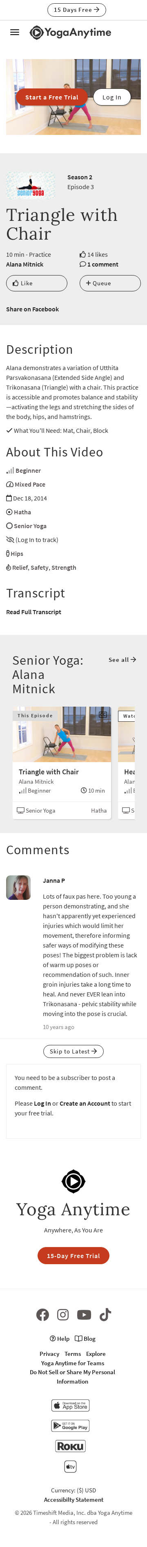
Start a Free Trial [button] (51, 97)
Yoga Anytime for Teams (72, 1363)
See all (120, 659)
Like (26, 283)
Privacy (49, 1353)
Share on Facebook (32, 309)
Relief (20, 567)
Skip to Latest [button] (70, 1051)
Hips (17, 553)
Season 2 (79, 177)
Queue (101, 283)
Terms (73, 1353)
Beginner (28, 470)
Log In (42, 1103)
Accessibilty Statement (73, 1499)
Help (62, 1338)
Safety (40, 567)
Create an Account (85, 1103)
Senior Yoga (30, 526)
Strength (63, 567)
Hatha (22, 512)
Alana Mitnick (24, 264)
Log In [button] (112, 97)
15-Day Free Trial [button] (73, 1256)
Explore (96, 1353)
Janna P (54, 880)
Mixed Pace (30, 484)
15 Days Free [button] (74, 9)
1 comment (102, 264)
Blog (89, 1338)
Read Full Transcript (33, 612)
